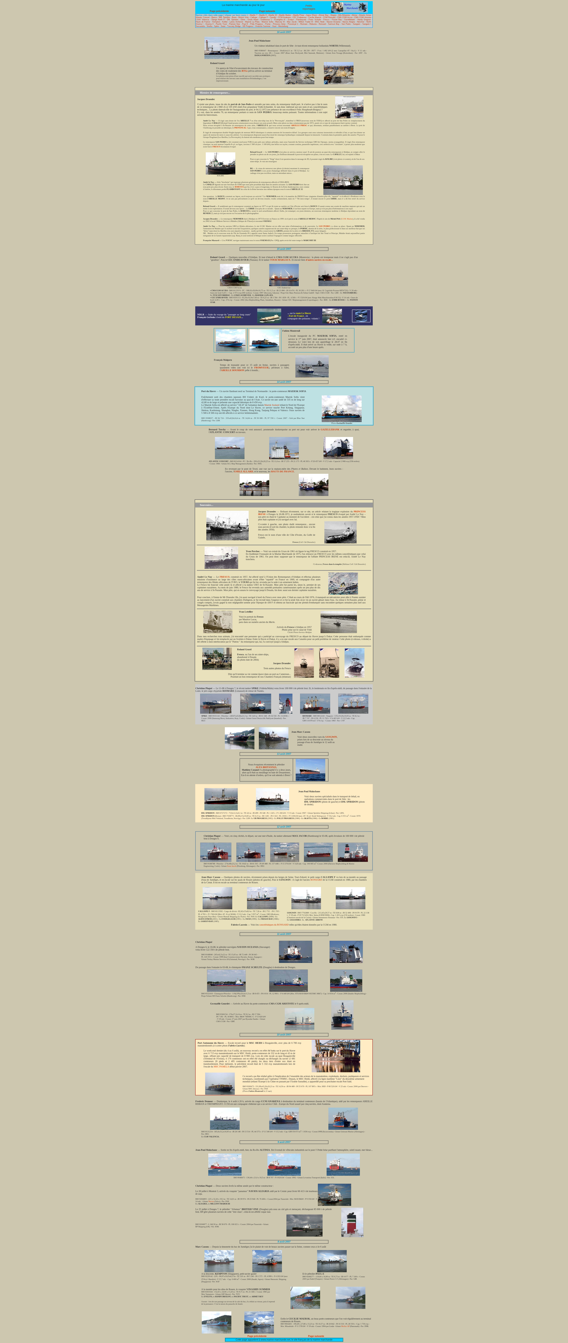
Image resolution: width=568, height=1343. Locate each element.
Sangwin (356, 24)
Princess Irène (279, 24)
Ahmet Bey (324, 15)
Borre (234, 17)
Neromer (360, 22)
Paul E (245, 24)
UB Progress (247, 26)
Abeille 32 (272, 15)
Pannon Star (235, 24)
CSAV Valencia (202, 19)
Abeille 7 (253, 15)
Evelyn (291, 19)
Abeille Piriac (298, 15)
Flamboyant (301, 19)
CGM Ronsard (329, 17)
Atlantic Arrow (365, 15)
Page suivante (267, 11)
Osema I (199, 24)
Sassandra (200, 26)
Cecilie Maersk (314, 17)
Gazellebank (349, 19)
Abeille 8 (263, 15)
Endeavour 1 (266, 19)
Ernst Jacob (231, 866)
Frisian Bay (337, 19)
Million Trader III (306, 22)
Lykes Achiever (236, 22)
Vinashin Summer (262, 26)
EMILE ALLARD (243, 471)
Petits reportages (308, 7)
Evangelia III (279, 19)
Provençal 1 (293, 24)
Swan (223, 26)
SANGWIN (331, 737)
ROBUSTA (239, 187)
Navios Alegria (348, 22)
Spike (216, 26)
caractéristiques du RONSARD (274, 924)
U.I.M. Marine (347, 219)
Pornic (268, 24)
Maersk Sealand (271, 405)
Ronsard (322, 24)
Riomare (303, 24)
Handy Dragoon (364, 19)
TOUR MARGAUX (280, 260)
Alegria (333, 15)
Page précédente (219, 11)
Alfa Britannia (344, 15)
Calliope (253, 17)
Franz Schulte (315, 19)
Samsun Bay (333, 24)
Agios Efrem (311, 15)
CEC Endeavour (299, 17)
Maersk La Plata (252, 22)
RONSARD (316, 880)
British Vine (243, 17)
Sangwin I (366, 24)
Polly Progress (256, 24)
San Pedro (346, 24)
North (368, 22)
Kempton (216, 22)
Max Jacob (292, 22)
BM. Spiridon (224, 17)
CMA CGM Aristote (362, 17)
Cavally (273, 17)
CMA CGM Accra (344, 17)
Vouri (274, 26)
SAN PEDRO (324, 226)
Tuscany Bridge (234, 26)
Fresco (326, 19)
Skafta (209, 26)
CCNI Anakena (284, 17)
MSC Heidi (319, 22)
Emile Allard (253, 19)
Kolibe (224, 22)
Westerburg (283, 26)
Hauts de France (203, 22)
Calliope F (263, 17)
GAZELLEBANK (330, 429)
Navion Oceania (333, 22)
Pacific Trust (221, 24)
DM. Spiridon (232, 19)
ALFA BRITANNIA (266, 767)
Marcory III (280, 22)
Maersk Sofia (267, 22)
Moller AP (345, 1326)
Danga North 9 (218, 19)
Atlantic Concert (203, 17)
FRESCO (216, 147)
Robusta (313, 24)
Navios (211, 1201)
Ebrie (243, 19)
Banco (214, 17)
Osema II (209, 24)
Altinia (354, 15)
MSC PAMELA (221, 1066)
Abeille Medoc (285, 15)
